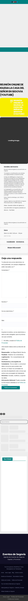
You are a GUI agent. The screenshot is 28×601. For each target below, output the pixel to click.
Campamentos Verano (7, 470)
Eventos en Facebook (6, 576)
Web (3, 320)
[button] (20, 49)
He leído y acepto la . (12, 342)
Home (2, 572)
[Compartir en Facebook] (4, 251)
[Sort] (4, 414)
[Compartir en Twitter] (7, 251)
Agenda (6, 523)
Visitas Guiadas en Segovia (7, 591)
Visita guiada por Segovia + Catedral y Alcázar (12, 587)
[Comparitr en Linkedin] (10, 251)
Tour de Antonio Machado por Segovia (10, 583)
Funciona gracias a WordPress (12, 566)
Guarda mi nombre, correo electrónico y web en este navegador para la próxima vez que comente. (14, 334)
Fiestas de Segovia (6, 487)
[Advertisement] (14, 66)
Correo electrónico (8, 311)
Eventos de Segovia (3, 14)
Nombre (5, 302)
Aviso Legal (8, 572)
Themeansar (18, 568)
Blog (13, 572)
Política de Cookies (5, 580)
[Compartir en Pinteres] (13, 251)
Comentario (5, 270)
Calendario (11, 242)
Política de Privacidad (17, 580)
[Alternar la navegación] (25, 49)
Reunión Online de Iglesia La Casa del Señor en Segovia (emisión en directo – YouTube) (15, 208)
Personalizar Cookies (18, 576)
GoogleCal (20, 242)
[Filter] (1, 414)
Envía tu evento (19, 572)
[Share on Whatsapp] (17, 251)
